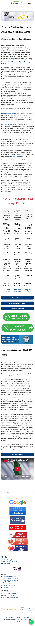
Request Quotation (17, 298)
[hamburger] (4, 3)
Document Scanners (8, 587)
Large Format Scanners (8, 585)
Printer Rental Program (17, 309)
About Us (19, 617)
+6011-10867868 (14, 597)
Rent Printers (5, 558)
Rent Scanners (6, 563)
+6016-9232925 (10, 595)
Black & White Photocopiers (10, 578)
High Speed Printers (7, 582)
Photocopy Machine (6, 124)
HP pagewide (15, 62)
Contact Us (26, 617)
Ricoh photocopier (18, 60)
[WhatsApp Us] (31, 622)
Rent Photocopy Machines (9, 560)
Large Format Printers (8, 583)
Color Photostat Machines (9, 576)
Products (13, 617)
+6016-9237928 (11, 594)
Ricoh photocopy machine (25, 84)
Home (8, 617)
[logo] (19, 3)
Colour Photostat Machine (8, 113)
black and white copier (15, 156)
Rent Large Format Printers (9, 561)
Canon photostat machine (8, 86)
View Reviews (30, 609)
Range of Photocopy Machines (17, 303)
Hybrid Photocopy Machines (10, 580)
